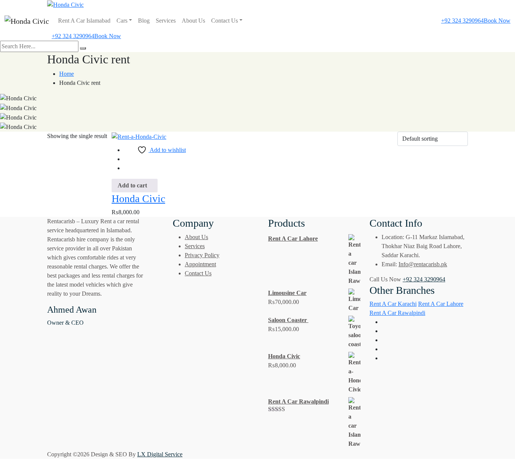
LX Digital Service (159, 454)
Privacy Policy (202, 255)
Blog (144, 20)
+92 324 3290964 (462, 20)
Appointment (200, 264)
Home (66, 74)
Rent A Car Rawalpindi (397, 313)
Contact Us (224, 20)
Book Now (497, 20)
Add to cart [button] (132, 185)
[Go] (83, 48)
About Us (193, 20)
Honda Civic (138, 198)
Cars (121, 20)
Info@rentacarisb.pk (423, 264)
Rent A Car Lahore (440, 304)
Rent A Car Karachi (393, 304)
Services (166, 20)
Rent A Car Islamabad (84, 20)
